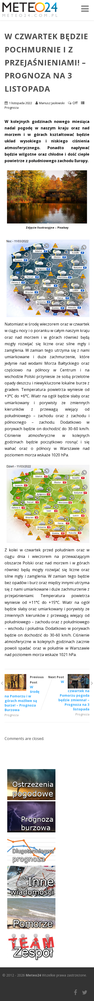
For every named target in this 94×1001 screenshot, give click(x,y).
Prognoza (12, 107)
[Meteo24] (29, 17)
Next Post (68, 693)
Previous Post (24, 693)
